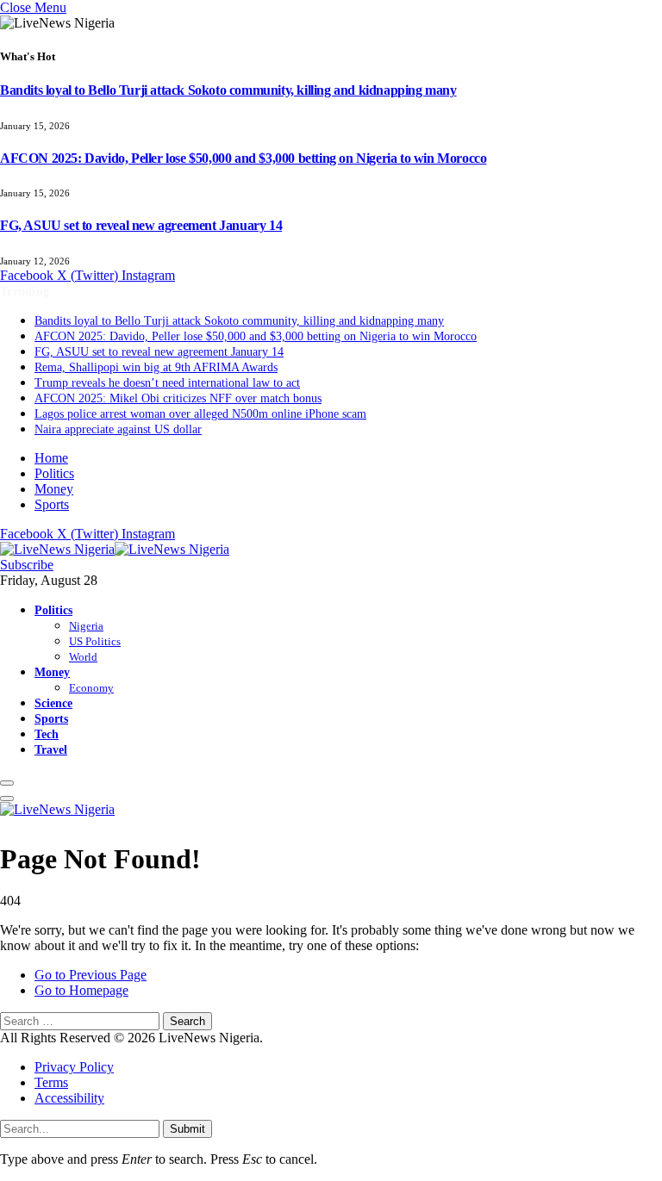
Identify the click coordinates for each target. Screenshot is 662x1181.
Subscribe (26, 564)
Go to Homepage (81, 990)
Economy (91, 687)
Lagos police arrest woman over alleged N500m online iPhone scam (200, 413)
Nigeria (86, 625)
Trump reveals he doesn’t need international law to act (167, 382)
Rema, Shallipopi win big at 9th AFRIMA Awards (156, 367)
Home (51, 458)
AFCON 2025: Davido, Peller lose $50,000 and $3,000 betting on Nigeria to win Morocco (243, 158)
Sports (51, 504)
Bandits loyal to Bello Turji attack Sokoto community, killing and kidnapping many (228, 90)
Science (53, 703)
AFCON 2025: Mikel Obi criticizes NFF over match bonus (178, 398)
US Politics (95, 641)
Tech (46, 734)
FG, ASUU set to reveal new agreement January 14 (141, 225)
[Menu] (7, 783)
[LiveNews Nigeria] (114, 549)
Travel (50, 749)
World (83, 656)
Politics (54, 473)
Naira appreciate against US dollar (118, 429)
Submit (187, 1128)
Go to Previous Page (90, 974)
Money (53, 489)
